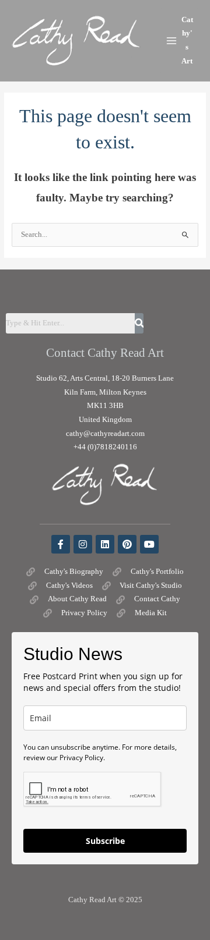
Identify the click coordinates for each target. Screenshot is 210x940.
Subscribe (105, 840)
